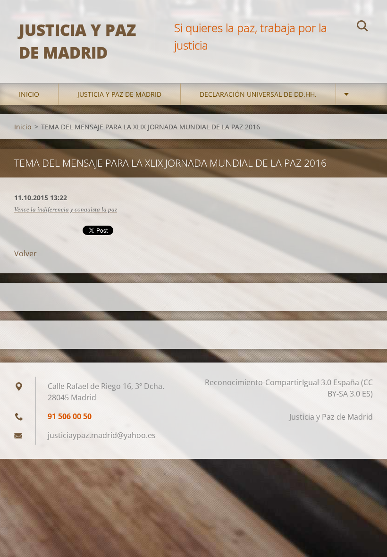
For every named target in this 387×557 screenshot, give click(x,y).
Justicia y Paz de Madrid (119, 94)
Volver (25, 253)
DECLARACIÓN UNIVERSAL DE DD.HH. (258, 94)
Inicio (29, 94)
